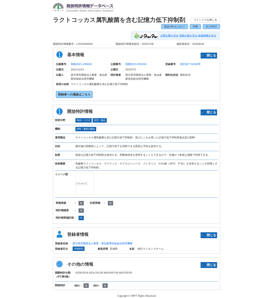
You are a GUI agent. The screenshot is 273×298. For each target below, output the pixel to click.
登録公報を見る (188, 35)
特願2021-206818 (81, 64)
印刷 (195, 26)
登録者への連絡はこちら (74, 94)
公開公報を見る (169, 35)
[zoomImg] (85, 183)
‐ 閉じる (209, 55)
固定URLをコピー (174, 26)
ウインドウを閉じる (205, 19)
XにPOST (211, 26)
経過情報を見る (207, 35)
